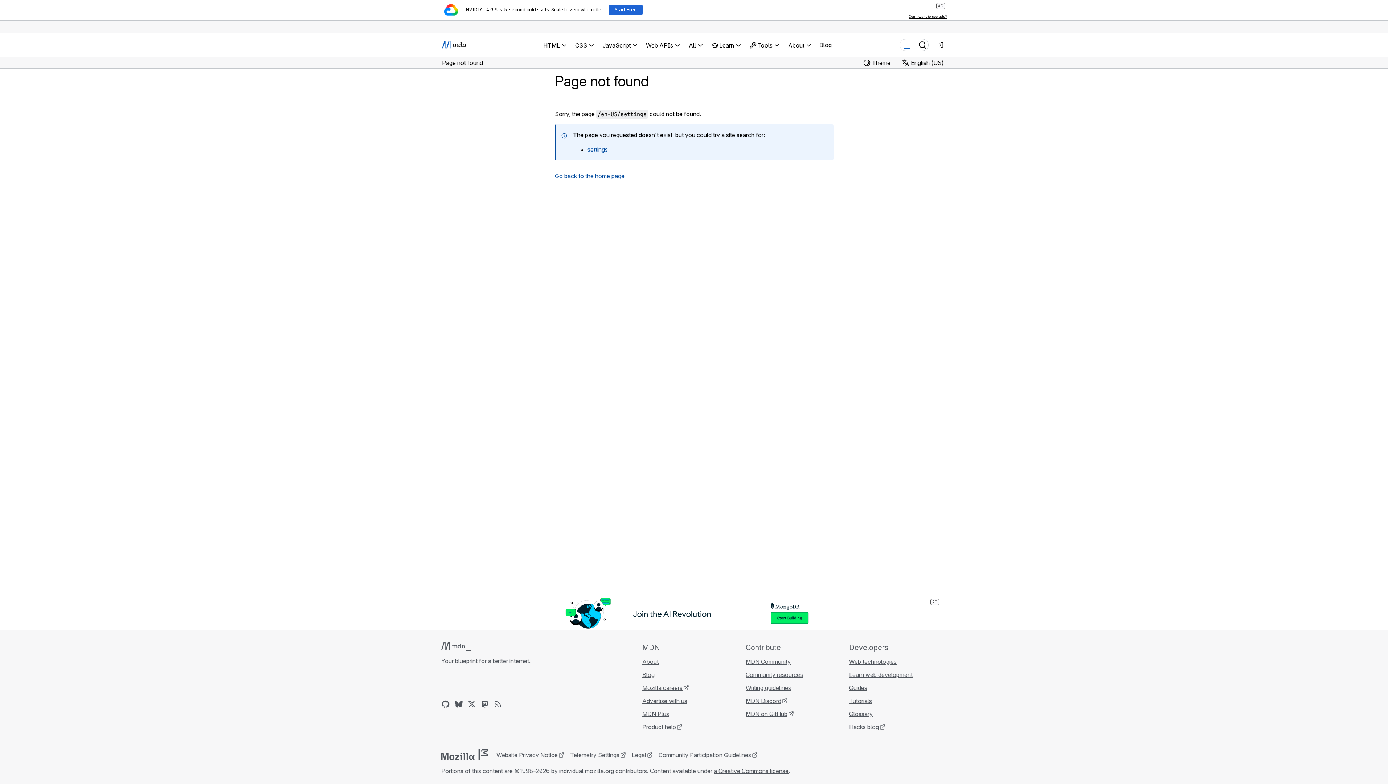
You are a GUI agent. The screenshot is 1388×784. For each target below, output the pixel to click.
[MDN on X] (471, 704)
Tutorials (860, 701)
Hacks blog (864, 727)
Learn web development (881, 674)
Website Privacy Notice (527, 755)
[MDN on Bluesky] (458, 704)
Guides (858, 687)
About (650, 661)
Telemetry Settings (594, 755)
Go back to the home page (590, 176)
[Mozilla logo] (464, 754)
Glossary (861, 714)
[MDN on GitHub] (445, 704)
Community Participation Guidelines (705, 755)
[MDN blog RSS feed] (498, 704)
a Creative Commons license (751, 771)
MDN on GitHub (766, 714)
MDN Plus (655, 714)
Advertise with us (664, 701)
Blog (825, 45)
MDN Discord (763, 701)
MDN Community (768, 661)
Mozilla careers (662, 687)
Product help (659, 727)
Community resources (774, 674)
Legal (639, 755)
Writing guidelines (768, 687)
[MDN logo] (456, 646)
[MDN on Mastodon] (484, 704)
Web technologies (873, 661)
